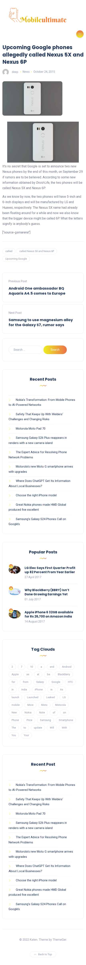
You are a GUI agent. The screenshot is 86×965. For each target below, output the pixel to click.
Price (29, 720)
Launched (32, 697)
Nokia (28, 712)
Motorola (60, 704)
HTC (70, 681)
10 (31, 666)
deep (15, 71)
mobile (16, 704)
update (38, 727)
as (27, 674)
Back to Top (45, 954)
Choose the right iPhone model (36, 495)
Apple (15, 674)
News (26, 71)
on (64, 712)
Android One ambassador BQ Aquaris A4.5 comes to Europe (37, 291)
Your (26, 735)
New (14, 712)
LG (64, 697)
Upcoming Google (16, 258)
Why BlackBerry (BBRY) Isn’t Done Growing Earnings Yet (47, 592)
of (54, 712)
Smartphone (66, 720)
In (13, 689)
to (25, 727)
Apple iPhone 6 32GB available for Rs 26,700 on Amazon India (49, 614)
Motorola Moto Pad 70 (30, 428)
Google (56, 681)
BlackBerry (64, 674)
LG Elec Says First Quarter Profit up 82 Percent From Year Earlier (50, 570)
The (14, 727)
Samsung (45, 720)
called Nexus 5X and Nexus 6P (36, 251)
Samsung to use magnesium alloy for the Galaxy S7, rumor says (41, 322)
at (38, 674)
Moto (44, 704)
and (52, 666)
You (14, 735)
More (30, 704)
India (24, 689)
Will (52, 727)
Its (61, 689)
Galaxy (40, 681)
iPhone (39, 689)
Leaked (50, 697)
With (64, 727)
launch (15, 697)
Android (66, 666)
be (48, 674)
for (13, 681)
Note (42, 712)
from (25, 681)
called (8, 251)
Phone (15, 720)
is (51, 689)
